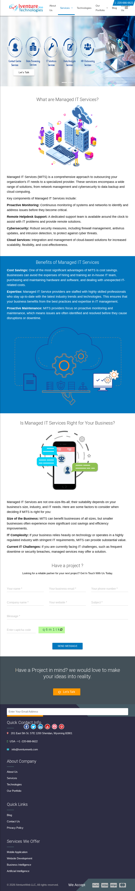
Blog (114, 8)
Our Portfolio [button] (100, 8)
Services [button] (65, 8)
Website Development (19, 858)
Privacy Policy (15, 827)
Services (12, 778)
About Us (52, 8)
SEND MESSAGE (67, 646)
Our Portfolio (14, 790)
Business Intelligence (19, 864)
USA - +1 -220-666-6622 (24, 741)
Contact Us (125, 8)
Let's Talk (24, 72)
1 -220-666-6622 (123, 2)
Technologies (84, 8)
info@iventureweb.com (25, 749)
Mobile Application (17, 852)
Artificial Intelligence (18, 871)
